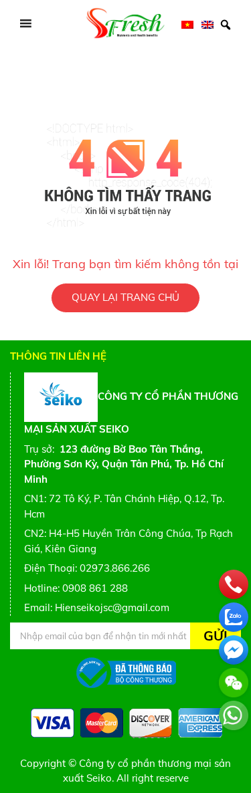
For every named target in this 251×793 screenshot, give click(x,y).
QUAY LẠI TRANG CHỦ (125, 297)
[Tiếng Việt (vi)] (187, 23)
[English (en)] (207, 23)
